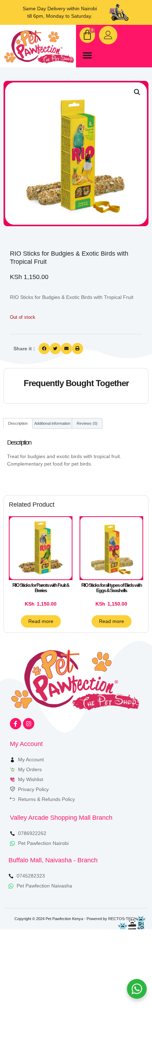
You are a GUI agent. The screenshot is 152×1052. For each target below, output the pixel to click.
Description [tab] (18, 423)
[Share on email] (66, 348)
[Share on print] (77, 348)
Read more (40, 621)
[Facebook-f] (15, 723)
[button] (87, 55)
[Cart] (87, 35)
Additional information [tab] (52, 423)
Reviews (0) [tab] (87, 423)
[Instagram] (28, 723)
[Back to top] (126, 1026)
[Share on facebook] (44, 348)
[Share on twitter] (55, 348)
